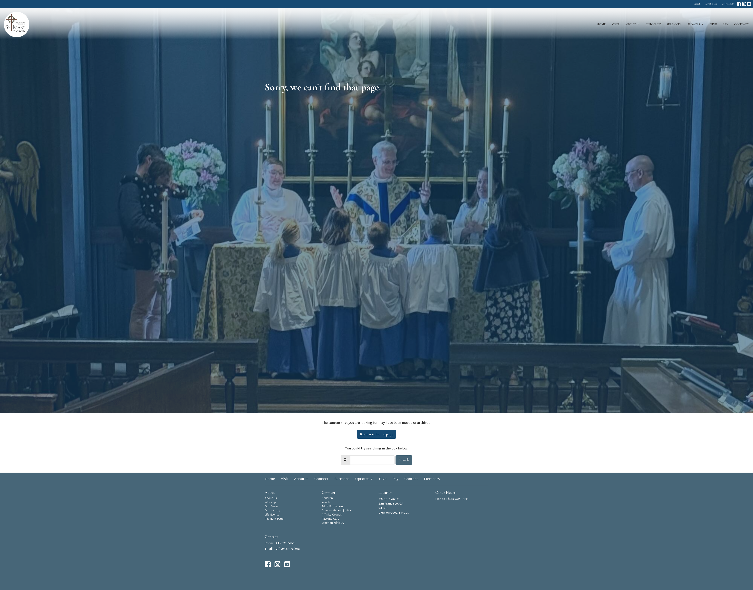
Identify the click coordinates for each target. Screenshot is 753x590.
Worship (270, 502)
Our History (272, 510)
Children (327, 498)
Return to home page (376, 434)
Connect (653, 24)
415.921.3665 (728, 3)
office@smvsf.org (288, 549)
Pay (725, 24)
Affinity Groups (332, 514)
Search (697, 3)
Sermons (674, 24)
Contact (741, 24)
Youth (326, 502)
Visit (615, 24)
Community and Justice (337, 510)
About (630, 24)
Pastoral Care (330, 518)
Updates (693, 24)
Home (601, 24)
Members (432, 479)
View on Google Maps (393, 513)
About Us (271, 498)
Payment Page (274, 518)
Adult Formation (332, 506)
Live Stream (711, 3)
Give (713, 24)
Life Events (272, 514)
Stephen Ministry (333, 523)
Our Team (271, 506)
